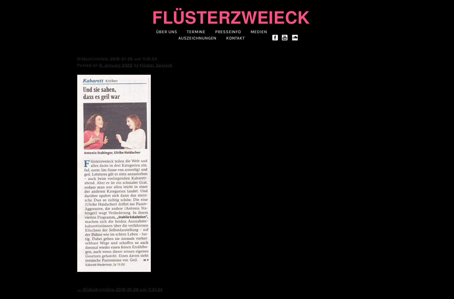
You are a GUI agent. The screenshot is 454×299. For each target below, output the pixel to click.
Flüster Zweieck (156, 65)
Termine (196, 32)
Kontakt (235, 38)
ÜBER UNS (166, 32)
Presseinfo (228, 32)
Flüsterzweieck (230, 17)
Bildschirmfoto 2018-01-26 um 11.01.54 (120, 289)
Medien (259, 32)
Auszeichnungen (197, 38)
